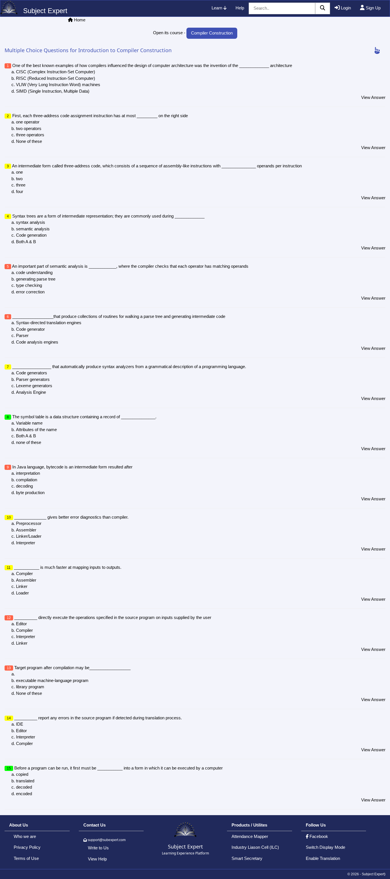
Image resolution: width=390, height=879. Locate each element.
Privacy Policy (27, 847)
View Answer (373, 97)
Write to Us (98, 847)
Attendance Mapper (250, 836)
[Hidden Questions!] (377, 50)
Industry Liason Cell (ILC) (255, 847)
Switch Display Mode (325, 847)
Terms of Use (26, 858)
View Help (97, 858)
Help (240, 7)
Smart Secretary (247, 858)
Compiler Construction (212, 33)
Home (79, 19)
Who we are (25, 836)
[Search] (322, 8)
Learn (217, 7)
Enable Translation (323, 858)
